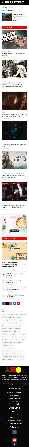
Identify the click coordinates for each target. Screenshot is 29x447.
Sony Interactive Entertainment (9, 350)
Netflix (4, 336)
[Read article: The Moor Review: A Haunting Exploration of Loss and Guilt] (7, 17)
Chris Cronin (10, 7)
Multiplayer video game (15, 334)
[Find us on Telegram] (14, 303)
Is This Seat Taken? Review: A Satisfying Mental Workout (9, 264)
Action (3, 314)
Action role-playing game (8, 317)
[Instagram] (14, 444)
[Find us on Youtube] (18, 303)
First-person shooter (6, 331)
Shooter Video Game (7, 342)
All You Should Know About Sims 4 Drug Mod (15, 274)
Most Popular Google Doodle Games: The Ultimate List (16, 296)
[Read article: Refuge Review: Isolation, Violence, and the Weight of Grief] (14, 130)
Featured (10, 328)
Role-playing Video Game (8, 339)
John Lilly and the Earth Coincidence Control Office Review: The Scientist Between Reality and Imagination (13, 85)
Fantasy (4, 328)
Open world (14, 336)
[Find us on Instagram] (10, 303)
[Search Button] (26, 2)
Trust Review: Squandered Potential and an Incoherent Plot (15, 288)
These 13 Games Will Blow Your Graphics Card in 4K (14, 281)
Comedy (12, 322)
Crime (17, 322)
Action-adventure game (13, 314)
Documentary (5, 325)
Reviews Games (6, 51)
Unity (3, 359)
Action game (23, 314)
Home (3, 7)
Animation (14, 320)
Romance (18, 339)
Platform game (23, 336)
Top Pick (22, 356)
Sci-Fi (23, 339)
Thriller (16, 356)
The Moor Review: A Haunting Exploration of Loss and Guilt (19, 16)
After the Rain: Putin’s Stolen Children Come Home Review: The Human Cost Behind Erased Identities (13, 175)
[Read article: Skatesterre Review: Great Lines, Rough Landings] (14, 39)
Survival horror (17, 353)
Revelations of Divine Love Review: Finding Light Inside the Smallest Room (14, 115)
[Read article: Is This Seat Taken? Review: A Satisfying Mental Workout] (14, 251)
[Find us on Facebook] (3, 303)
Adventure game (6, 320)
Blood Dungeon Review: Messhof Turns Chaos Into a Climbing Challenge (13, 206)
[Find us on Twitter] (7, 303)
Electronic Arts (19, 325)
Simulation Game (18, 342)
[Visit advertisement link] (14, 224)
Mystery (24, 334)
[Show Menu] (2, 2)
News (9, 336)
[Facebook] (14, 432)
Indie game (4, 334)
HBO (15, 331)
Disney (22, 322)
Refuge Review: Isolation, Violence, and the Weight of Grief (14, 145)
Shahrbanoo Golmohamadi (20, 22)
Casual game (5, 322)
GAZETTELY (14, 2)
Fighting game (17, 328)
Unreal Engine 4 (10, 359)
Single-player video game (8, 348)
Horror (19, 331)
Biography (21, 320)
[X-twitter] (14, 436)
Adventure (18, 317)
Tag (6, 7)
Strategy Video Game (7, 353)
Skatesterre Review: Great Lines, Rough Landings (13, 54)
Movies (4, 14)
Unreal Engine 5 (20, 359)
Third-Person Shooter (7, 356)
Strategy (20, 350)
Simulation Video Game (7, 345)
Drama (12, 325)
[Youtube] (14, 440)
